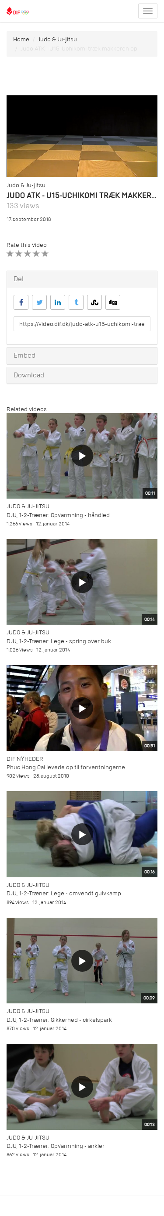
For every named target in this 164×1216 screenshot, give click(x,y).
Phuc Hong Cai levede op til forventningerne (66, 767)
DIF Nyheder (25, 759)
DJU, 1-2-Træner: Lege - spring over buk (59, 641)
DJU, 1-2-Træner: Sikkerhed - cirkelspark (59, 1020)
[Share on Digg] (112, 302)
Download (29, 375)
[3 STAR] (27, 253)
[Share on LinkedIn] (57, 302)
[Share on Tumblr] (76, 302)
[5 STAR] (45, 253)
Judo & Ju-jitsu (57, 39)
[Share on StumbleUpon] (94, 302)
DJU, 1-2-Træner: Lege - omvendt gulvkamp (64, 893)
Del (19, 279)
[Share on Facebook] (21, 302)
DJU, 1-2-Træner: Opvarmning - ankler (56, 1146)
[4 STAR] (36, 253)
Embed (24, 355)
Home (21, 39)
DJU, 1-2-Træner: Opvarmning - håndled (58, 515)
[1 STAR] (10, 253)
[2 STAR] (19, 253)
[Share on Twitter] (39, 302)
